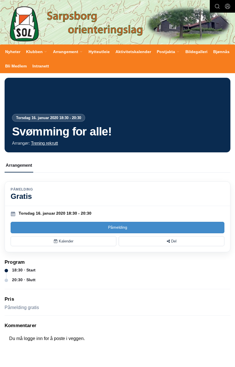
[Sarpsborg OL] (117, 23)
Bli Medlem (16, 66)
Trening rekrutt (44, 143)
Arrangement (19, 165)
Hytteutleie (99, 51)
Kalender (65, 241)
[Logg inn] (227, 6)
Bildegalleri (196, 51)
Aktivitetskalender (133, 51)
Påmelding (117, 227)
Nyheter (12, 51)
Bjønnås (221, 51)
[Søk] (217, 6)
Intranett (40, 66)
